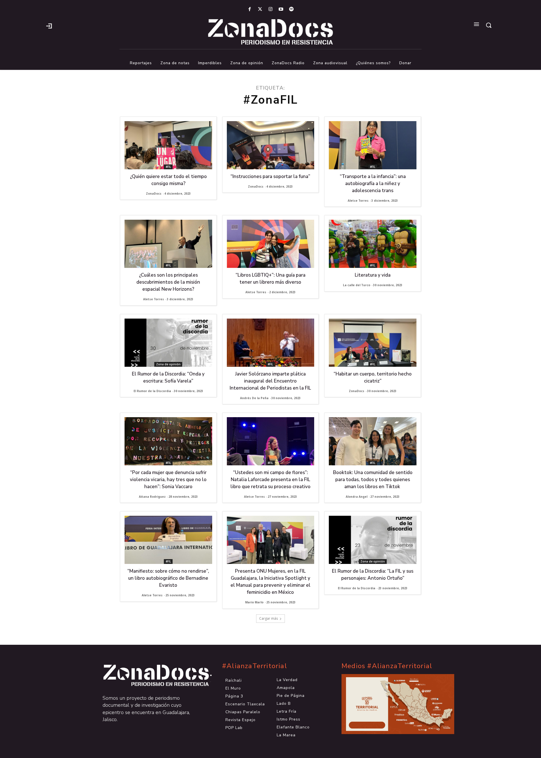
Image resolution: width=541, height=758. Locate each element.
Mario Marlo (254, 602)
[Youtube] (281, 9)
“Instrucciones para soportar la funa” (270, 176)
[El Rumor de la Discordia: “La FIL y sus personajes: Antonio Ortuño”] (372, 540)
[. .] (151, 675)
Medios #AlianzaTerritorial (387, 666)
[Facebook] (249, 9)
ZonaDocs (153, 193)
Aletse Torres (358, 201)
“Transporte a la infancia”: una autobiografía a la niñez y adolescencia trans (373, 183)
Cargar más (268, 618)
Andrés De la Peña (254, 398)
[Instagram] (270, 9)
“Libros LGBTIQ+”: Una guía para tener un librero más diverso (270, 278)
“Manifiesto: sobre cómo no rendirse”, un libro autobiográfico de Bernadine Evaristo (168, 578)
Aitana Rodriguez (152, 497)
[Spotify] (291, 9)
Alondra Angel (356, 497)
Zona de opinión (168, 364)
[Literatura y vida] (372, 244)
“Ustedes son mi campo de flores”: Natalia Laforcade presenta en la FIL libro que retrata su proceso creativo (270, 479)
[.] (49, 25)
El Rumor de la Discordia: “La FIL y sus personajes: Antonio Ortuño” (372, 574)
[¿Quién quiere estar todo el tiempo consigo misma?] (168, 145)
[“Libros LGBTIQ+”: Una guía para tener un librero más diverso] (270, 244)
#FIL (168, 167)
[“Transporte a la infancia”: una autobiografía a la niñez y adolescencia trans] (372, 145)
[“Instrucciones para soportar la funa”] (270, 145)
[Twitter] (260, 9)
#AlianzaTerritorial (254, 666)
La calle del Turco (356, 285)
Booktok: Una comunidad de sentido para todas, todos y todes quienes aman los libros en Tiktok (373, 479)
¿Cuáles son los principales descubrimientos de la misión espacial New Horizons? (168, 282)
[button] (488, 25)
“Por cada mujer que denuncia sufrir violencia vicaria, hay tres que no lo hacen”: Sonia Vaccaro (168, 479)
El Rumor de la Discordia (152, 391)
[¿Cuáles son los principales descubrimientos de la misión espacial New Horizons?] (168, 244)
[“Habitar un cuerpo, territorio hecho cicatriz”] (372, 343)
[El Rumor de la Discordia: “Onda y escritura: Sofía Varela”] (168, 343)
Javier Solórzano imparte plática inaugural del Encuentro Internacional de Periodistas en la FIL (270, 381)
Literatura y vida (373, 275)
